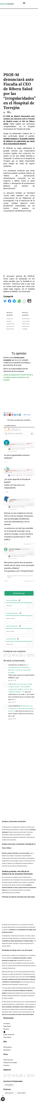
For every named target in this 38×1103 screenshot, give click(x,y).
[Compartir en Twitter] (5, 301)
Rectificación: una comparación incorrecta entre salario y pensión (21, 708)
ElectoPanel (7, 1026)
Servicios (6, 1029)
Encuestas (6, 1023)
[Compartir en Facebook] (10, 301)
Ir (29, 605)
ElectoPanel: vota (19, 593)
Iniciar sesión (21, 1093)
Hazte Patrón (26, 375)
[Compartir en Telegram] (14, 301)
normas (17, 357)
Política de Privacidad (10, 1062)
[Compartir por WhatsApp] (19, 301)
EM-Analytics (7, 1047)
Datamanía (6, 1050)
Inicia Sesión (7, 1037)
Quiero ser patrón (8, 1034)
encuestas (23, 958)
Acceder (27, 415)
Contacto (6, 1065)
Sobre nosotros (8, 1060)
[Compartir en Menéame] (24, 301)
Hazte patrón (9, 1093)
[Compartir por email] (29, 301)
